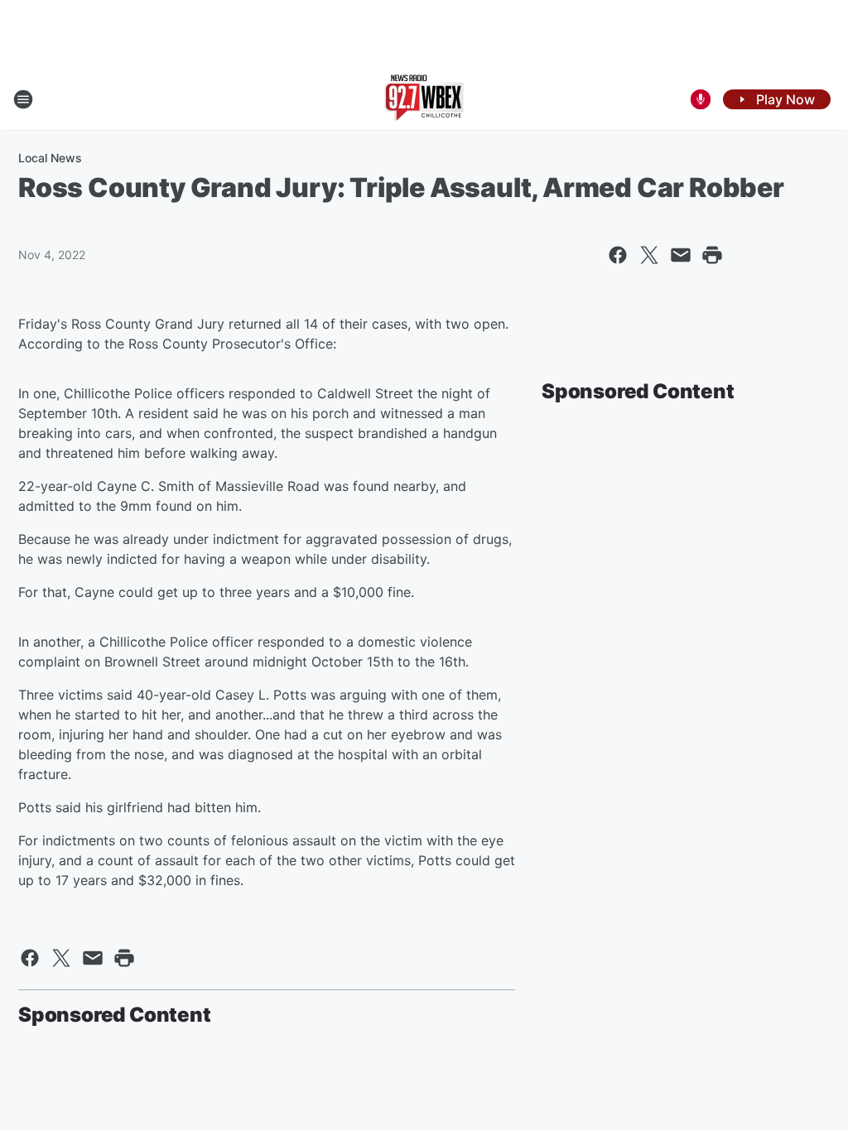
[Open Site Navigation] (23, 99)
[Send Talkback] (701, 99)
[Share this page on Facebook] (617, 255)
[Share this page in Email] (680, 255)
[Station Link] (424, 99)
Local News (50, 158)
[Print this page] (712, 255)
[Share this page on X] (649, 255)
